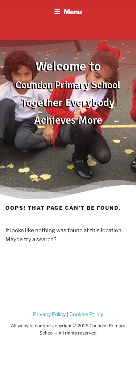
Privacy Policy (49, 314)
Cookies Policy (85, 314)
